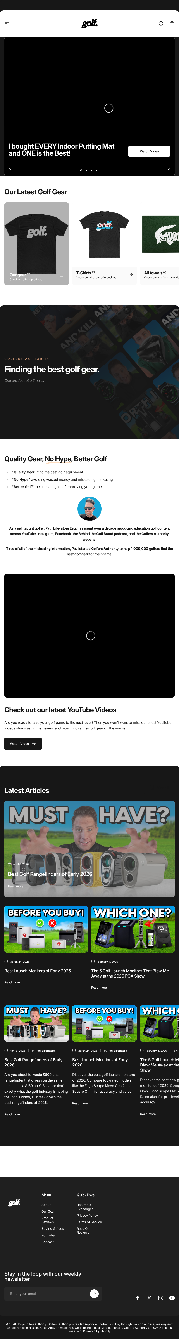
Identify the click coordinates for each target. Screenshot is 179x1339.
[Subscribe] (94, 1293)
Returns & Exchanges (85, 1207)
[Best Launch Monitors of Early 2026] (46, 929)
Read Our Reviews (84, 1231)
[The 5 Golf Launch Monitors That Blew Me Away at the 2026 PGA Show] (133, 929)
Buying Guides (52, 1229)
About (46, 1205)
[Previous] (12, 168)
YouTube (48, 1235)
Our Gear (48, 1212)
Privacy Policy (87, 1215)
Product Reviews (47, 1220)
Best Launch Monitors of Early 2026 (37, 970)
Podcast (47, 1242)
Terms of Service (89, 1222)
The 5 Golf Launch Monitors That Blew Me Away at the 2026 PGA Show (130, 973)
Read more (15, 886)
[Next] (166, 168)
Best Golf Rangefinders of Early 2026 (50, 874)
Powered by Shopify (97, 1331)
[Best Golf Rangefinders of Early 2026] (89, 849)
